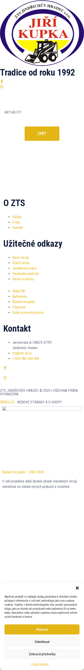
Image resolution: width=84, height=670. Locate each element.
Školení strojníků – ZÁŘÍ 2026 (23, 472)
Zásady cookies (40, 664)
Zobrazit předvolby (42, 654)
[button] (77, 588)
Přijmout (42, 630)
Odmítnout (42, 642)
